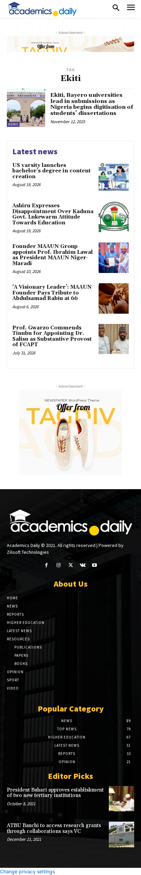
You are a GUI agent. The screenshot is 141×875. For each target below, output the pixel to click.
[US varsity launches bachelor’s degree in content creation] (114, 176)
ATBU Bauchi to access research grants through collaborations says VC (54, 828)
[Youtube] (94, 565)
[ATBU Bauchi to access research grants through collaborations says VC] (121, 834)
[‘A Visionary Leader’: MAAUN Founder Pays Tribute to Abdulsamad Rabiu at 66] (114, 298)
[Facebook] (46, 565)
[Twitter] (70, 565)
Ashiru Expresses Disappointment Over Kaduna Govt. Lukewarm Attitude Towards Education (52, 214)
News (13, 124)
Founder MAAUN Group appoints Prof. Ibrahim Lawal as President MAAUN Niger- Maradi (52, 255)
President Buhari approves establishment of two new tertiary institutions (55, 793)
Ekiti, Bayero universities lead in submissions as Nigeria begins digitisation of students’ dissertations (91, 104)
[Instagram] (58, 565)
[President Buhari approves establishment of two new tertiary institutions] (121, 798)
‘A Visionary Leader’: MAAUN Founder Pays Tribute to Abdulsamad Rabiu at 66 (52, 293)
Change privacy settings (27, 871)
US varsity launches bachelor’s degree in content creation (51, 171)
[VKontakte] (82, 565)
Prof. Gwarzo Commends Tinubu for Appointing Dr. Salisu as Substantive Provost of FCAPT (52, 336)
